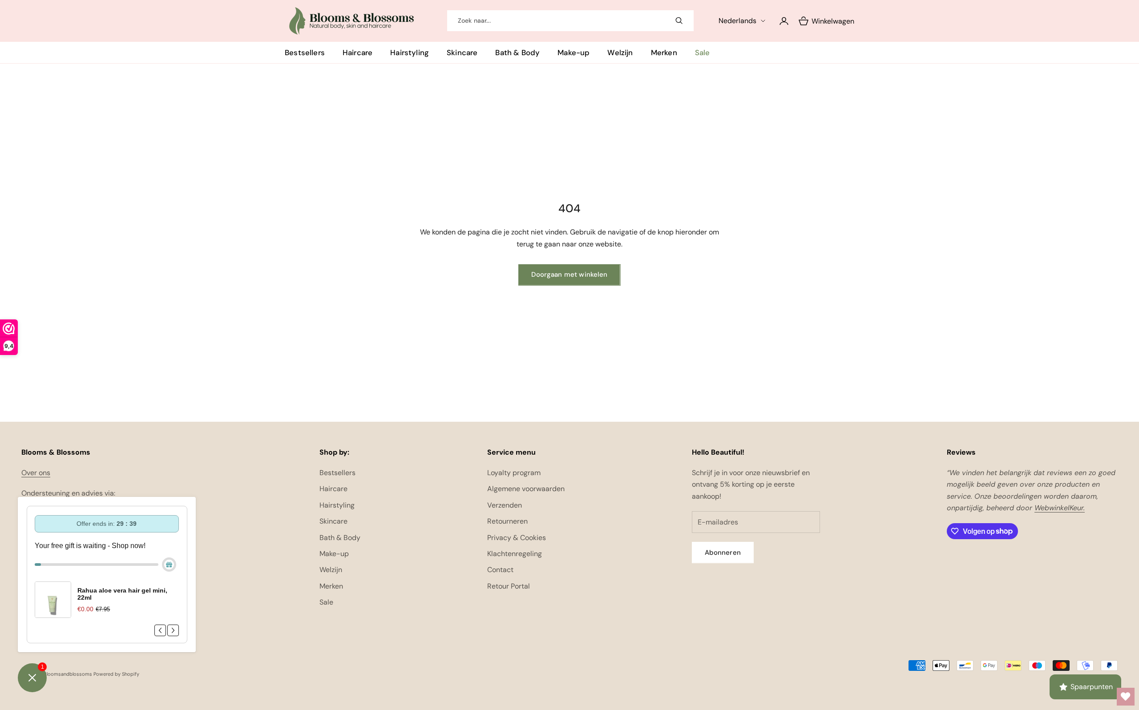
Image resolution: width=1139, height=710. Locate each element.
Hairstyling (409, 52)
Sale (702, 52)
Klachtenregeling (514, 553)
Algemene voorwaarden (526, 488)
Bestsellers (305, 52)
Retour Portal (508, 586)
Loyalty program (514, 472)
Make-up (573, 52)
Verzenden (504, 505)
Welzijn (620, 52)
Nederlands (737, 20)
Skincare (462, 52)
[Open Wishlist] (1126, 697)
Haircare (357, 52)
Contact (500, 569)
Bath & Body (517, 52)
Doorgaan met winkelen (569, 274)
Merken (664, 52)
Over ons (35, 472)
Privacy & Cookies (516, 537)
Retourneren (507, 521)
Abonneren (723, 552)
